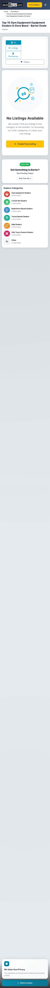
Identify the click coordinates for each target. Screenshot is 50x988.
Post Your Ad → (25, 178)
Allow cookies (26, 983)
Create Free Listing (26, 144)
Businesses (13, 56)
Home (6, 11)
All (14, 42)
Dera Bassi (14, 11)
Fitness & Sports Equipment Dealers (19, 14)
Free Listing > (34, 5)
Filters (26, 62)
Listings (14, 48)
